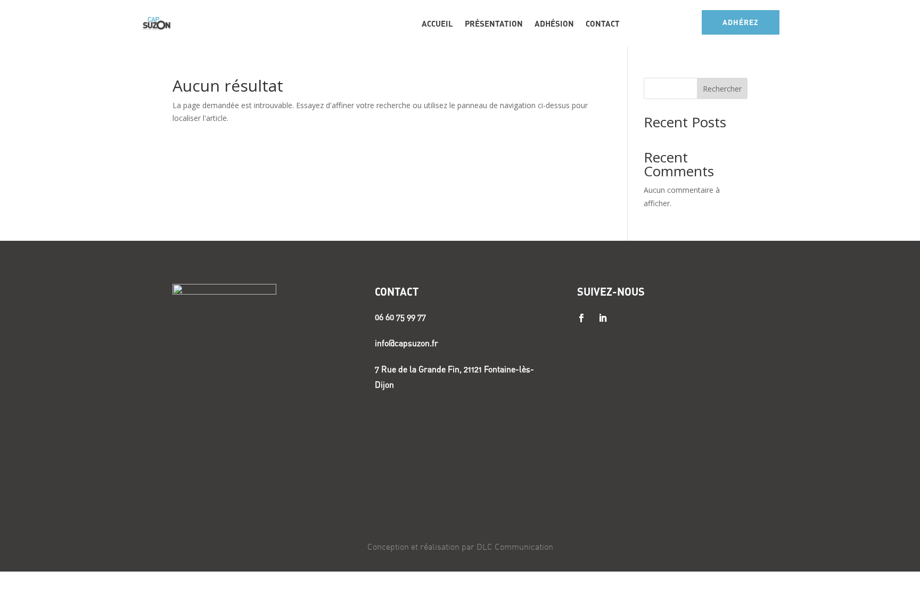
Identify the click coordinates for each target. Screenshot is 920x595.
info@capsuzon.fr (406, 343)
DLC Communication (515, 546)
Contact (603, 23)
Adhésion (554, 23)
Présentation (494, 23)
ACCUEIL (437, 23)
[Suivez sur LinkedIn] (602, 318)
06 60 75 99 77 (400, 317)
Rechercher (722, 89)
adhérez (740, 22)
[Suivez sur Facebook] (581, 318)
